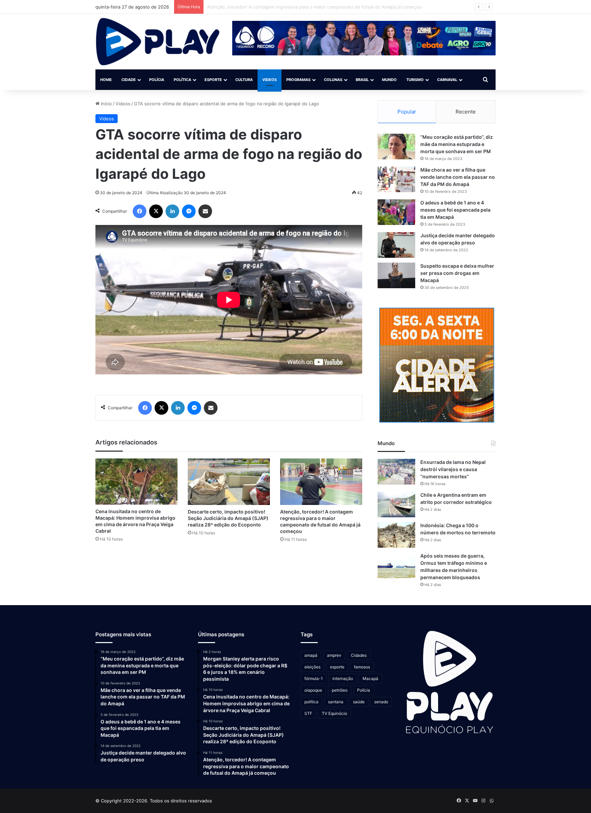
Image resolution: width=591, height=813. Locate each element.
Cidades (359, 655)
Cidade (128, 79)
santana (335, 701)
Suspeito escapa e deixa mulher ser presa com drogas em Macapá (457, 273)
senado (381, 701)
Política (182, 79)
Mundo (389, 79)
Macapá (370, 678)
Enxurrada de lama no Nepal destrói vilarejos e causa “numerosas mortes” (453, 469)
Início (106, 103)
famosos (362, 666)
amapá (310, 655)
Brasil (362, 79)
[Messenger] (189, 211)
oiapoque (313, 690)
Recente (466, 111)
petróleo (339, 690)
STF (308, 713)
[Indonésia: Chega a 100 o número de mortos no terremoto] (396, 535)
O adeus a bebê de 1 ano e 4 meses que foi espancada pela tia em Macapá (455, 210)
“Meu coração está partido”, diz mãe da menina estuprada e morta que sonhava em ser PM (456, 144)
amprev (334, 655)
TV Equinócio (334, 713)
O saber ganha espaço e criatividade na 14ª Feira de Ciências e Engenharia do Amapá (298, 7)
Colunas (333, 79)
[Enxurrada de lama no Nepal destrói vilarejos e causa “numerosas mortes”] (396, 471)
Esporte (213, 79)
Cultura (244, 79)
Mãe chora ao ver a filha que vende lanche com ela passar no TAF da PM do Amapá (457, 177)
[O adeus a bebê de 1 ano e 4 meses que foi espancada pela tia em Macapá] (396, 212)
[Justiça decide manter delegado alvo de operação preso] (396, 245)
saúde (359, 701)
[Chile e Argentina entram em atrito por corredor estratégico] (396, 504)
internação (342, 678)
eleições (312, 666)
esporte (337, 666)
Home (106, 79)
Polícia (156, 79)
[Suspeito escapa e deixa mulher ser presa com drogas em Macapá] (396, 275)
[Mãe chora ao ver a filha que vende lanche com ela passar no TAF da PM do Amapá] (396, 179)
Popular (406, 111)
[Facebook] (139, 211)
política (311, 701)
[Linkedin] (172, 211)
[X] (156, 211)
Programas (298, 79)
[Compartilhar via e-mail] (205, 211)
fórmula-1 (313, 678)
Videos (269, 79)
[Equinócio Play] (157, 41)
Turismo (415, 79)
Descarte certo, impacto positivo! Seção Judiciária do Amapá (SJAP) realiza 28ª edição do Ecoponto (228, 518)
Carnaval (447, 79)
